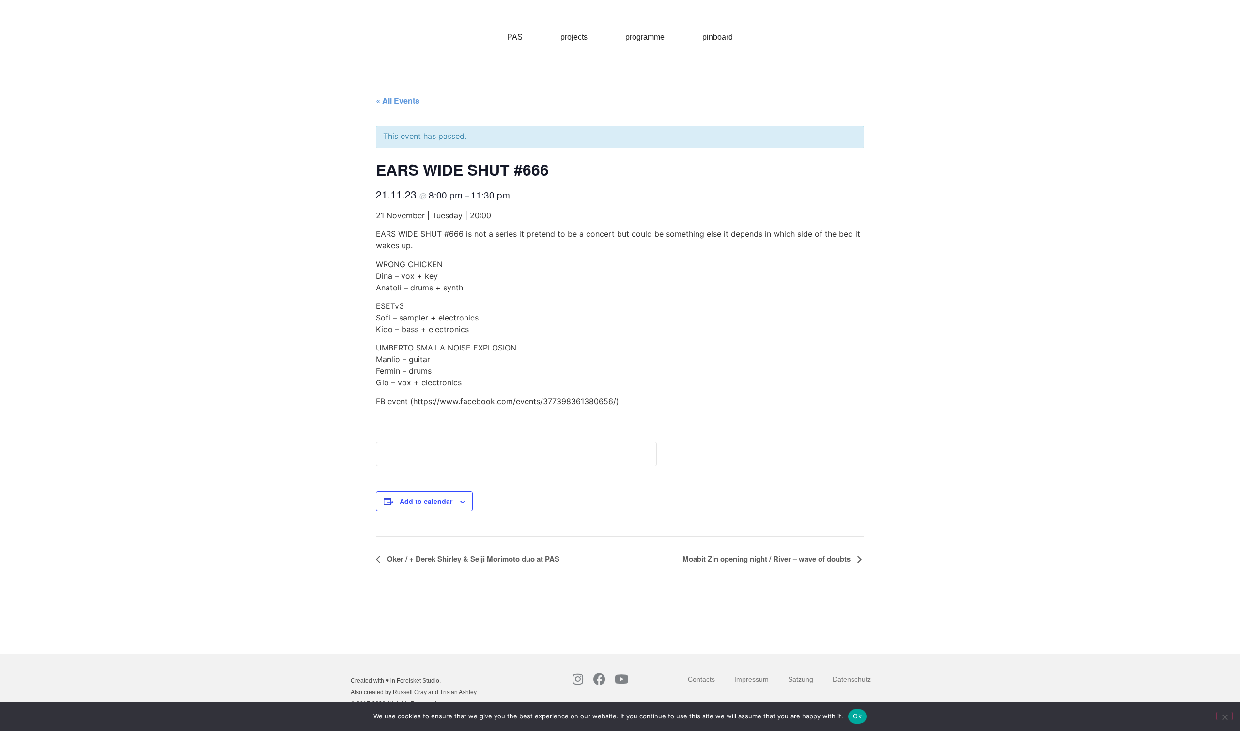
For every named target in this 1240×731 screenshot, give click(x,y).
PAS (515, 37)
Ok (857, 716)
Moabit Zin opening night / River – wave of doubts (767, 558)
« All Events (397, 100)
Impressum (751, 679)
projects (574, 37)
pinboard (717, 37)
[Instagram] (578, 679)
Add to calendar (426, 501)
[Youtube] (621, 679)
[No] (1224, 716)
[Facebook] (599, 679)
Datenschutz (852, 679)
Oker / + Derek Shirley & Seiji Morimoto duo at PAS (472, 558)
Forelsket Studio (418, 680)
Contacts (701, 679)
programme (645, 37)
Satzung (800, 679)
